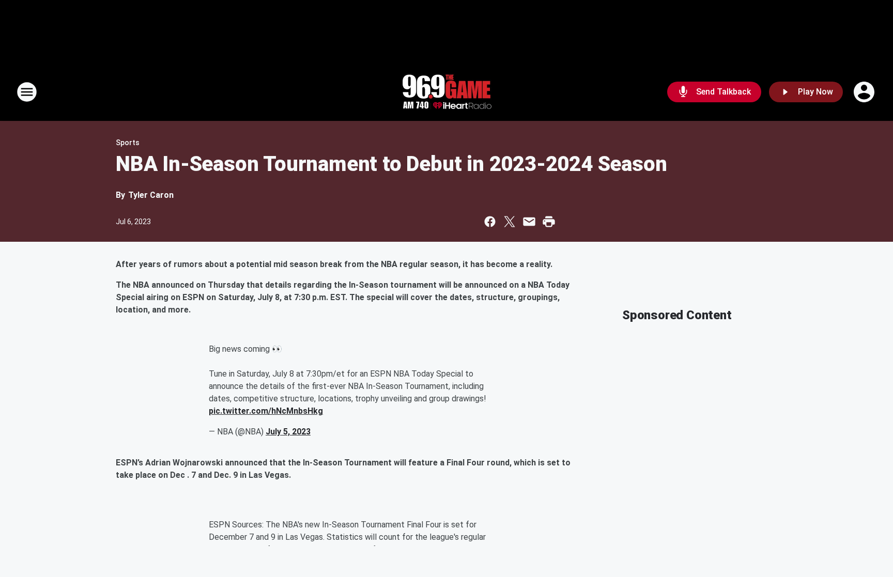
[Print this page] (549, 221)
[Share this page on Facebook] (490, 221)
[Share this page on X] (509, 221)
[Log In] (865, 92)
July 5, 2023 (288, 431)
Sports (128, 142)
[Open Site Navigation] (27, 92)
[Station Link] (446, 92)
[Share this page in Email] (529, 221)
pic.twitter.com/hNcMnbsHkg (266, 411)
